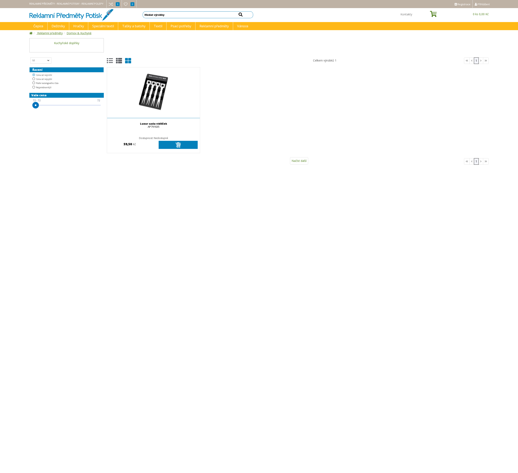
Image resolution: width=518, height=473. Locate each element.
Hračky (78, 26)
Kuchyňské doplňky (66, 43)
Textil (158, 26)
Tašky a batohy (133, 26)
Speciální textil (103, 26)
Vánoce (242, 26)
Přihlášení (483, 4)
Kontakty (406, 14)
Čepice (38, 26)
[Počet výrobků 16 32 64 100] (40, 60)
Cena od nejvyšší (44, 79)
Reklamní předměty (214, 26)
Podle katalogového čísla (47, 83)
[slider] (35, 105)
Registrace (463, 4)
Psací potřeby (181, 26)
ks (481, 14)
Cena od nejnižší (44, 75)
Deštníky (58, 26)
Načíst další (299, 161)
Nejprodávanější (43, 87)
